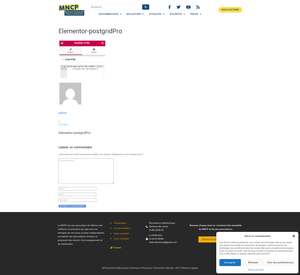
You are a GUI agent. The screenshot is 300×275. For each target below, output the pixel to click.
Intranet (117, 247)
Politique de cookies (256, 269)
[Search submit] (145, 7)
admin (63, 113)
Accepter (230, 262)
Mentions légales (190, 268)
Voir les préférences (280, 262)
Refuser (253, 262)
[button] (293, 236)
